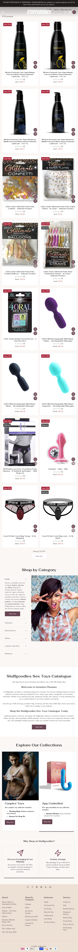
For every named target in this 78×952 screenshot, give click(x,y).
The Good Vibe (49, 905)
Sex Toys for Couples (29, 912)
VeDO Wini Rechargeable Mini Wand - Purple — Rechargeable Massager (58, 340)
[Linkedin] (45, 887)
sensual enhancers (14, 604)
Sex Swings (47, 909)
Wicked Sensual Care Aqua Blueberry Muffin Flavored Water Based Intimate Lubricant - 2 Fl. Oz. (58, 141)
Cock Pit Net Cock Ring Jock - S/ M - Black (58, 537)
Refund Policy (67, 918)
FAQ (64, 905)
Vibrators (28, 904)
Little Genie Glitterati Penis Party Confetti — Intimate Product (20, 208)
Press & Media (6, 907)
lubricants (21, 602)
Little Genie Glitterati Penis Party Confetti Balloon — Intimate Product (20, 273)
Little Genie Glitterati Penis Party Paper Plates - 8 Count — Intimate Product (58, 208)
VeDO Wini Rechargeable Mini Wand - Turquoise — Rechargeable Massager (58, 405)
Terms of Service (68, 924)
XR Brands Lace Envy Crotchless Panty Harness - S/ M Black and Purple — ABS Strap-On (20, 471)
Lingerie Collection (31, 920)
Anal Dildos (48, 919)
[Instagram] (37, 887)
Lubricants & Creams (29, 924)
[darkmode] (74, 12)
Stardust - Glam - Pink (58, 469)
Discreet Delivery (68, 909)
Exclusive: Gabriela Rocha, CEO (8, 921)
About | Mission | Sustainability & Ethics (9, 903)
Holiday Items (48, 915)
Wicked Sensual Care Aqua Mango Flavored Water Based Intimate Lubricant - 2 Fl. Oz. (58, 74)
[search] (65, 12)
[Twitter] (28, 887)
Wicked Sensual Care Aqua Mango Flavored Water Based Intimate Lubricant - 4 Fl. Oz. (20, 74)
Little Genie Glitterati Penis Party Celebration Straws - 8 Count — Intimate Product (58, 274)
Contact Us (66, 902)
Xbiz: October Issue (8, 929)
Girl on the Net (7, 925)
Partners (4, 916)
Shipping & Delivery (67, 913)
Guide (46, 902)
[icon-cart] (69, 12)
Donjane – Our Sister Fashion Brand (9, 912)
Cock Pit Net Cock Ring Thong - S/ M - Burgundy (20, 537)
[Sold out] (35, 266)
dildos (10, 587)
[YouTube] (41, 887)
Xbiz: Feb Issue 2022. (9, 932)
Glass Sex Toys (49, 912)
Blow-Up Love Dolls (31, 917)
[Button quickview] (35, 63)
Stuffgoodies (42, 946)
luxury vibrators (11, 585)
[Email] (50, 887)
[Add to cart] (35, 67)
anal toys (21, 585)
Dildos (27, 908)
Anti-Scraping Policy (67, 929)
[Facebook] (32, 887)
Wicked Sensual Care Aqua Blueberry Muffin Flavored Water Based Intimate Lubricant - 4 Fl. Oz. (20, 141)
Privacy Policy (67, 921)
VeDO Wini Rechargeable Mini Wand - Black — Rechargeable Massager (20, 405)
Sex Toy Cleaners (49, 922)
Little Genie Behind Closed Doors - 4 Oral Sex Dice (20, 340)
